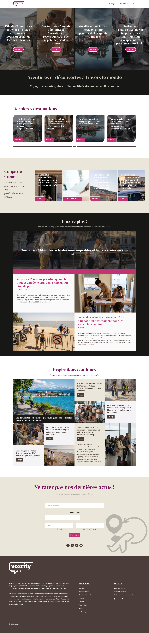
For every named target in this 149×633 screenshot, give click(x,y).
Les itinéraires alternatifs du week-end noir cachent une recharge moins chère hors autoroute (131, 181)
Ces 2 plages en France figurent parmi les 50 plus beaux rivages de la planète (28, 453)
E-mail (59, 529)
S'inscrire (74, 535)
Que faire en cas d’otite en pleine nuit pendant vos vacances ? (76, 178)
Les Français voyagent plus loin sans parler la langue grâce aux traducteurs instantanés (58, 431)
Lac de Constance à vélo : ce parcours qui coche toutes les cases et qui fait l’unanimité (44, 419)
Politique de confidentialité (123, 595)
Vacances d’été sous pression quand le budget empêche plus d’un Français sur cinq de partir (42, 282)
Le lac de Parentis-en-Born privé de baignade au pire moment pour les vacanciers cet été (101, 320)
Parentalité (83, 605)
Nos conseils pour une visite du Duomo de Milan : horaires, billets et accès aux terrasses (90, 387)
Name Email (74, 512)
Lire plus (48, 302)
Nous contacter (119, 588)
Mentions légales (120, 592)
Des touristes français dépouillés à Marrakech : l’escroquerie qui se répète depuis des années (56, 34)
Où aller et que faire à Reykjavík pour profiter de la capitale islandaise (93, 31)
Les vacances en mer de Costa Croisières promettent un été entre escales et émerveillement (102, 181)
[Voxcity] (18, 4)
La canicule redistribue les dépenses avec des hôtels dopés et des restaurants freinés (47, 180)
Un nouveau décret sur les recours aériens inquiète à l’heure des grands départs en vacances (119, 409)
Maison (81, 602)
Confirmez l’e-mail (89, 529)
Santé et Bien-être (85, 595)
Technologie (83, 612)
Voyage (112, 4)
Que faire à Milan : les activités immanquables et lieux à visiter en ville (74, 250)
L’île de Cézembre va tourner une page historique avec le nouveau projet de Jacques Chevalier (18, 33)
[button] (133, 4)
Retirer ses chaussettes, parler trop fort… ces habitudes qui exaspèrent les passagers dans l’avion (130, 34)
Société (81, 608)
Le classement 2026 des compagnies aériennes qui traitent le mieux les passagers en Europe (88, 431)
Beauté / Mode (84, 592)
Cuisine (81, 598)
